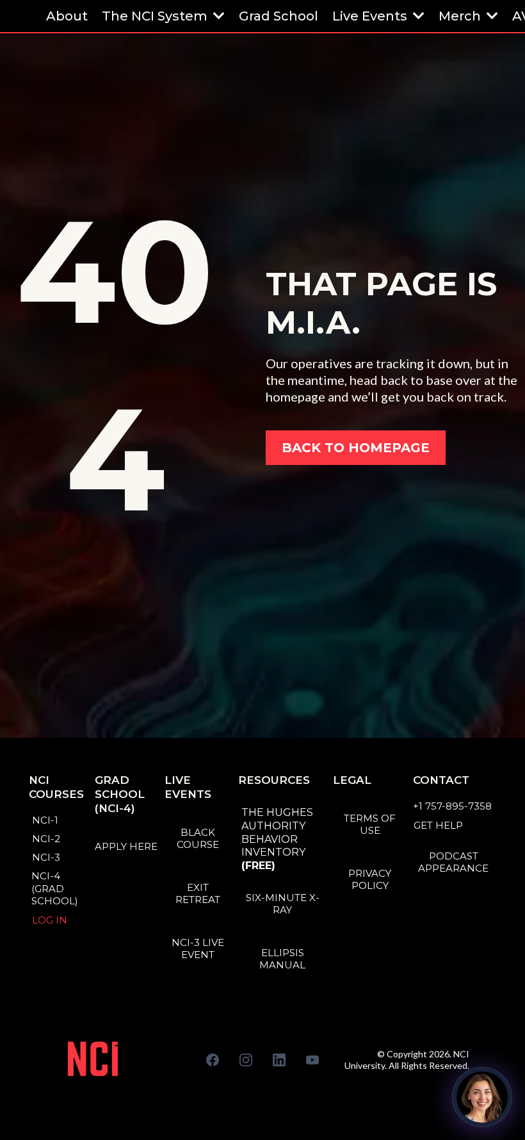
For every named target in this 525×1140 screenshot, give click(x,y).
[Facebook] (212, 1060)
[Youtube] (312, 1060)
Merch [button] (461, 16)
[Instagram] (245, 1060)
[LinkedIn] (279, 1060)
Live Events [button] (371, 16)
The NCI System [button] (156, 16)
